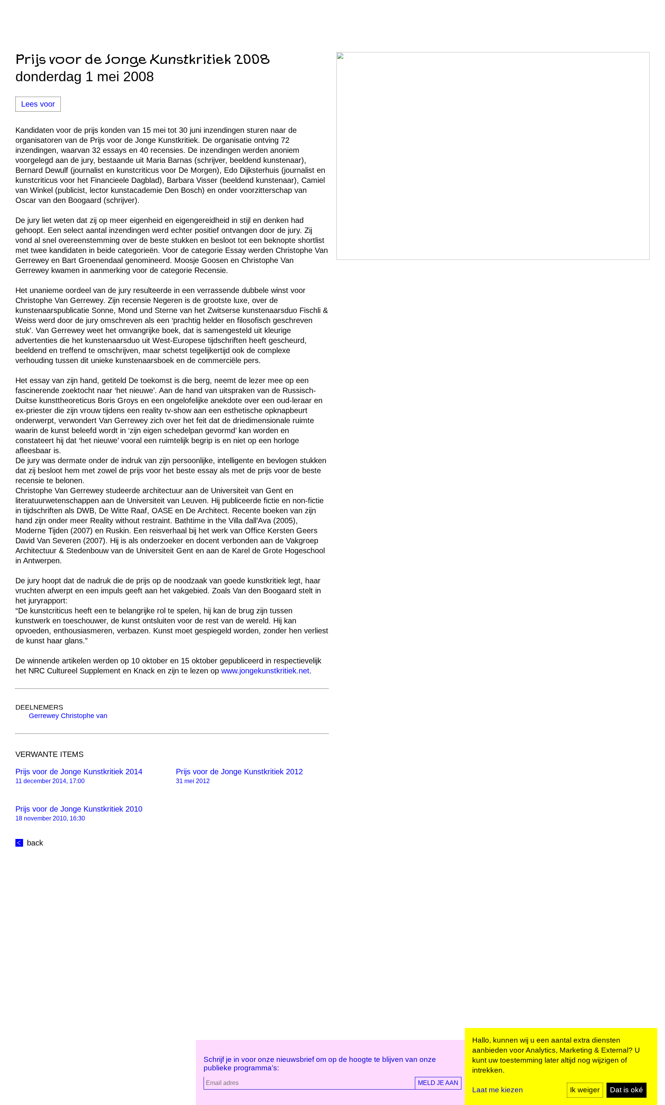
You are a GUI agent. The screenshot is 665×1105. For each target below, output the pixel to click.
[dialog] (561, 1066)
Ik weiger (585, 1090)
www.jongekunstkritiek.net (265, 670)
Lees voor (38, 104)
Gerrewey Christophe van (68, 716)
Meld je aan (438, 1083)
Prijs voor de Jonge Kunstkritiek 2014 (78, 771)
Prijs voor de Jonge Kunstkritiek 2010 (78, 809)
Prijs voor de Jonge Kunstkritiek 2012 (239, 771)
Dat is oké (626, 1090)
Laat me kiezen (497, 1090)
